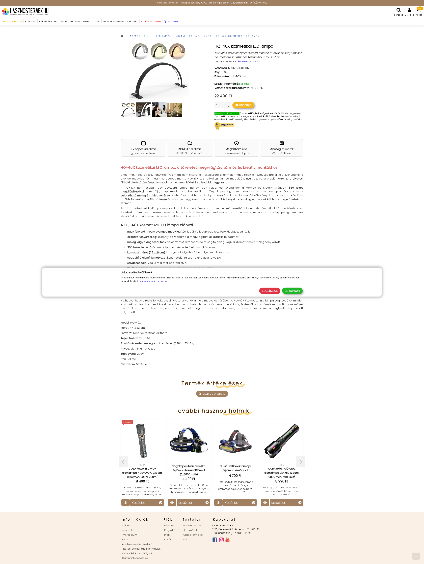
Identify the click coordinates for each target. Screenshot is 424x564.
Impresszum (129, 534)
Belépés (169, 525)
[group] (159, 72)
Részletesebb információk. (153, 280)
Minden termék (192, 525)
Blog (185, 539)
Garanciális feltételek (135, 558)
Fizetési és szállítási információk (141, 548)
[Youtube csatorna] (227, 540)
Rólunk (126, 525)
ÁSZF (125, 539)
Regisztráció (171, 530)
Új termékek (190, 530)
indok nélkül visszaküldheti (272, 116)
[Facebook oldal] (214, 540)
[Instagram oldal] (221, 540)
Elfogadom (292, 290)
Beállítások (270, 290)
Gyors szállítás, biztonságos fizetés (257, 113)
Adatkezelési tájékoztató (137, 544)
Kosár (167, 539)
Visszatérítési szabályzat (137, 553)
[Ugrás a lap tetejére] (416, 556)
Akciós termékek (193, 534)
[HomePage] (24, 12)
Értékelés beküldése (249, 61)
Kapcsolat (128, 530)
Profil (167, 534)
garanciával (277, 119)
